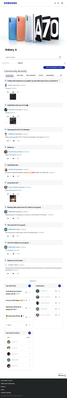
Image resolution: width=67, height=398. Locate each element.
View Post (14, 88)
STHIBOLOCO (12, 169)
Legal (2, 389)
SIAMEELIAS (11, 134)
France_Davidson (13, 187)
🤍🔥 (8, 325)
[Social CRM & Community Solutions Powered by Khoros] (62, 375)
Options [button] (62, 63)
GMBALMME (11, 211)
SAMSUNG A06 (12, 165)
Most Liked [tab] (20, 75)
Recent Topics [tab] (10, 75)
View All (18, 286)
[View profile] (6, 85)
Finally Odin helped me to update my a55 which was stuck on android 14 (32, 81)
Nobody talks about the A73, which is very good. (24, 207)
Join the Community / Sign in (54, 67)
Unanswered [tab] (50, 75)
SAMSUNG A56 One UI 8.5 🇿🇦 (17, 105)
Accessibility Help (6, 380)
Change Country (6, 392)
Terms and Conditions (8, 383)
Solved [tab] (41, 75)
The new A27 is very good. (16, 225)
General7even (12, 152)
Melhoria (10, 147)
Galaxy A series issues (15, 260)
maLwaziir (11, 109)
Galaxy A (23, 85)
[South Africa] (10, 3)
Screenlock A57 (12, 183)
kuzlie (10, 85)
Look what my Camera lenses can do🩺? (13, 292)
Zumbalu (10, 265)
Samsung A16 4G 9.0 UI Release (18, 130)
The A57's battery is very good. (18, 243)
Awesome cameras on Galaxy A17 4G (13, 308)
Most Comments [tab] (31, 75)
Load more (33, 281)
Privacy (3, 386)
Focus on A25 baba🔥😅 (14, 300)
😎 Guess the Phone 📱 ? (15, 316)
